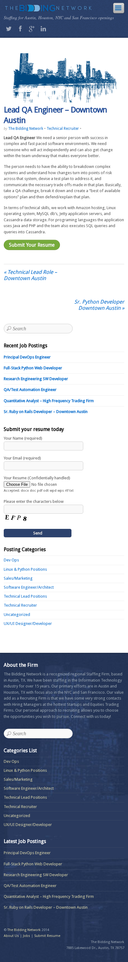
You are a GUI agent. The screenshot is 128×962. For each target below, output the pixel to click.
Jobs (26, 936)
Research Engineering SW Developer (36, 378)
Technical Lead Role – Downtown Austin (30, 275)
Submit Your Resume (32, 245)
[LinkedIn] (43, 29)
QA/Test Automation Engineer (30, 389)
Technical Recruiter (63, 128)
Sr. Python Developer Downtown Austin (99, 305)
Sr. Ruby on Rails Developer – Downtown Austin (46, 411)
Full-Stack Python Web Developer (33, 368)
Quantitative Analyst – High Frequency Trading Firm (49, 400)
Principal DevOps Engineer (27, 357)
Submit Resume (47, 936)
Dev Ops (11, 560)
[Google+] (31, 29)
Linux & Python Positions (25, 569)
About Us (11, 936)
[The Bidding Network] (48, 8)
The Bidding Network (25, 128)
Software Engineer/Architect (29, 587)
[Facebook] (20, 29)
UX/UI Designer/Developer (28, 623)
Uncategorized (17, 614)
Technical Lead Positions (25, 596)
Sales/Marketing (18, 578)
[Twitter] (8, 29)
